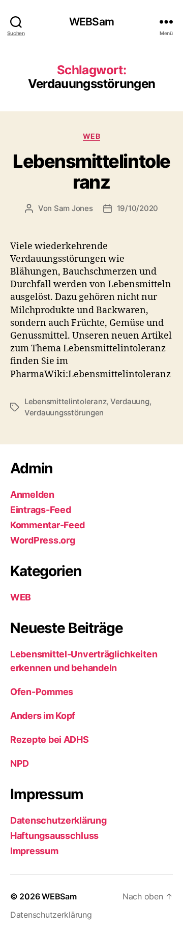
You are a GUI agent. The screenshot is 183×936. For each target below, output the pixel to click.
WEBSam (91, 21)
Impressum (34, 851)
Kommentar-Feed (47, 525)
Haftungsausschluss (54, 835)
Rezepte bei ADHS (49, 739)
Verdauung (129, 401)
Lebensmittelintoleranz (91, 171)
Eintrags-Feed (40, 509)
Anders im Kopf (42, 715)
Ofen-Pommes (41, 691)
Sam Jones (73, 208)
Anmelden (32, 494)
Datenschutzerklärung (58, 820)
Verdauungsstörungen (64, 412)
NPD (19, 763)
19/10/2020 (137, 208)
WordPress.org (42, 540)
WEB (92, 136)
